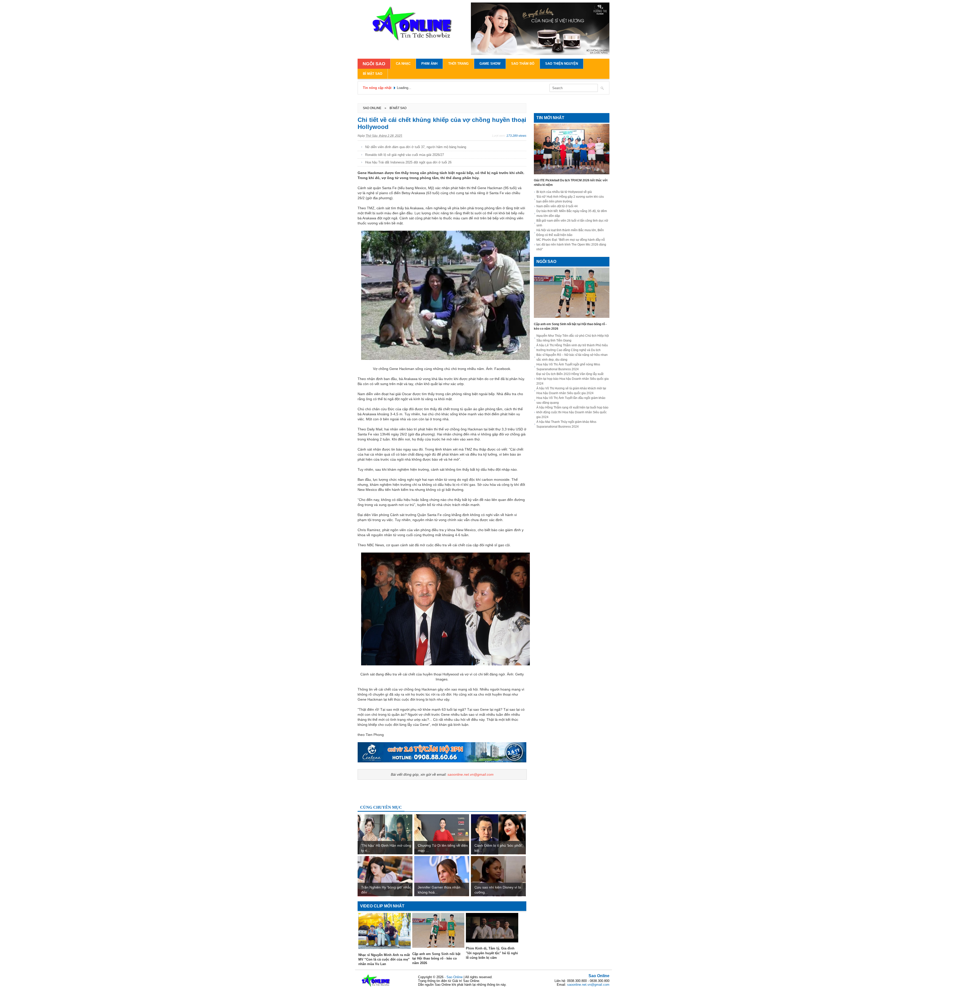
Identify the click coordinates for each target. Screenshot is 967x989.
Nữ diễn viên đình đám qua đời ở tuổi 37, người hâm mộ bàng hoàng (415, 147)
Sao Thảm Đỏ (522, 63)
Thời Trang (458, 63)
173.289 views (516, 136)
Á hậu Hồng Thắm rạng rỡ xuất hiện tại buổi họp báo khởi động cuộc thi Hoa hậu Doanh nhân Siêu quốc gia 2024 (572, 412)
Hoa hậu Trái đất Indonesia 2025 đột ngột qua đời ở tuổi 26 (408, 162)
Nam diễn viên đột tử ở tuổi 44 (557, 206)
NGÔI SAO (374, 63)
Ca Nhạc (403, 63)
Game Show (489, 63)
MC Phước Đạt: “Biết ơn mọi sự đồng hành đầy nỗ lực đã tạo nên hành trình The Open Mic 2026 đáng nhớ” (571, 244)
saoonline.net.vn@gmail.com (470, 774)
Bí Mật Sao (372, 74)
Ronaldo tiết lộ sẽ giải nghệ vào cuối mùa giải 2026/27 (404, 155)
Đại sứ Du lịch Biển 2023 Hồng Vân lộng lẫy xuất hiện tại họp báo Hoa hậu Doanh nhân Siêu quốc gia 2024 (572, 378)
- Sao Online (454, 977)
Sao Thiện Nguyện (561, 63)
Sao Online (599, 976)
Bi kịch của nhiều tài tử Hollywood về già (564, 192)
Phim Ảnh (429, 63)
